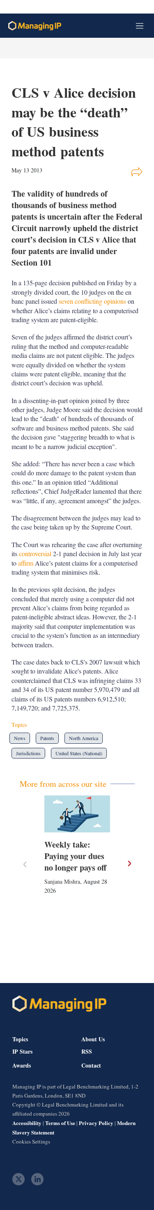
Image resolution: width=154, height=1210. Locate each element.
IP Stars (22, 1051)
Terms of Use (60, 1123)
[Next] (129, 863)
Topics (20, 1039)
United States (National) (78, 753)
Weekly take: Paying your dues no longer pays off (75, 856)
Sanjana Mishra (62, 881)
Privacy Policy (96, 1123)
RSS (86, 1051)
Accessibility (26, 1123)
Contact (91, 1065)
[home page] (34, 25)
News (19, 738)
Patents (47, 738)
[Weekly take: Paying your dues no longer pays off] (77, 813)
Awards (21, 1065)
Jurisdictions (28, 753)
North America (83, 738)
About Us (93, 1039)
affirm (26, 563)
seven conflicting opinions (92, 301)
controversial (35, 553)
